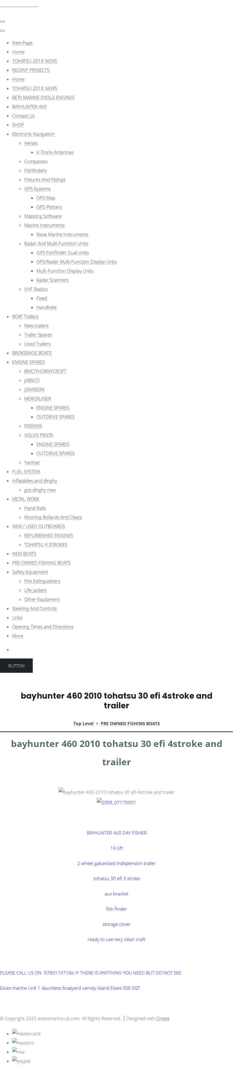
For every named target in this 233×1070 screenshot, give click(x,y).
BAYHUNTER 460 (29, 106)
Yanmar (32, 462)
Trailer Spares (38, 335)
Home (18, 52)
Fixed (41, 298)
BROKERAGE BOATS (32, 353)
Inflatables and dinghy (34, 481)
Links (17, 617)
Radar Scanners (52, 280)
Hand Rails (35, 508)
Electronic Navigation (33, 134)
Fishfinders (35, 170)
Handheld (46, 307)
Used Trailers (37, 344)
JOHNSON (34, 389)
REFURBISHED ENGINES (48, 535)
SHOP (18, 125)
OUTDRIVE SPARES (55, 417)
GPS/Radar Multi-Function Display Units (76, 262)
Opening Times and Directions (42, 627)
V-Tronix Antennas (54, 152)
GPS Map (45, 198)
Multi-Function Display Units (64, 271)
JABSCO (31, 380)
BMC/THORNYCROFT (45, 371)
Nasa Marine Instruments (62, 234)
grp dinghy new (40, 490)
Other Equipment (41, 599)
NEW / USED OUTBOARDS (38, 526)
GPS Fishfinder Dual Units (62, 252)
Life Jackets (35, 590)
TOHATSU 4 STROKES (45, 544)
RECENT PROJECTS (30, 70)
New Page (22, 43)
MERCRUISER (37, 398)
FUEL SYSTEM (26, 471)
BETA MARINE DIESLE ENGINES (43, 97)
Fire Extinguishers (42, 581)
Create (163, 1018)
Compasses (36, 161)
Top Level (83, 723)
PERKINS (33, 426)
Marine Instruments (44, 225)
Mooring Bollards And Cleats (53, 517)
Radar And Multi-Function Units (56, 243)
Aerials (31, 143)
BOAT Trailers (25, 316)
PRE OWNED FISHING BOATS (41, 563)
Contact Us (23, 116)
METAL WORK (25, 499)
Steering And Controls (34, 608)
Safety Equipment (30, 572)
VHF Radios (36, 289)
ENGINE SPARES (28, 362)
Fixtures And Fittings (45, 179)
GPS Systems (37, 189)
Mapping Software (43, 216)
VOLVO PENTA (38, 435)
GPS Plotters (49, 207)
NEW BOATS (24, 554)
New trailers (36, 325)
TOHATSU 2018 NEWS (34, 61)
